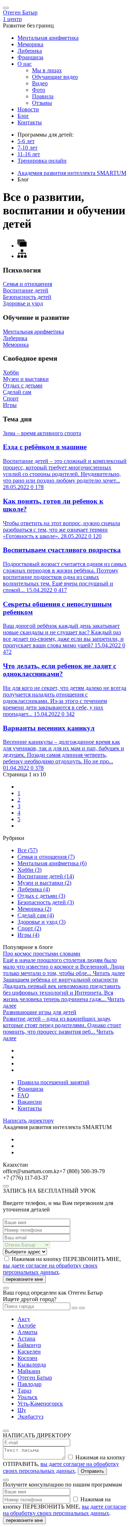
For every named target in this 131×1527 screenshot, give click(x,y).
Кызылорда (31, 1364)
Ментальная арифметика (48, 38)
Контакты (29, 122)
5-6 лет (26, 141)
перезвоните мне (24, 1279)
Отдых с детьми (41, 896)
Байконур (29, 1345)
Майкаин (28, 1371)
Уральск (27, 1397)
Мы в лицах (47, 70)
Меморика (30, 44)
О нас (24, 64)
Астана (26, 1338)
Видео (40, 83)
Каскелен (29, 1351)
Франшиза (30, 57)
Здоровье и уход (41, 922)
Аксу (23, 1319)
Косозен (27, 1358)
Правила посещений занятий (53, 1082)
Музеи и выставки (44, 883)
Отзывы (42, 103)
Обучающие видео (55, 77)
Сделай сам (35, 915)
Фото (38, 90)
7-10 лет (27, 148)
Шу (21, 1410)
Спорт (29, 928)
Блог (23, 116)
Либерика (29, 51)
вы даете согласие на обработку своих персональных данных (50, 1268)
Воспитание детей (45, 876)
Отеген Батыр (20, 12)
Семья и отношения (46, 857)
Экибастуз (30, 1417)
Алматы (27, 1332)
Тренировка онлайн (42, 161)
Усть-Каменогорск (40, 1404)
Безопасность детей (45, 902)
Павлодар (29, 1384)
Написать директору (28, 1121)
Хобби (29, 870)
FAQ (23, 1095)
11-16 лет (28, 154)
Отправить (92, 1471)
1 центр (12, 19)
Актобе (26, 1325)
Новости (28, 109)
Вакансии (29, 1102)
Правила (42, 96)
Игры (28, 935)
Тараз (24, 1390)
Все (27, 850)
